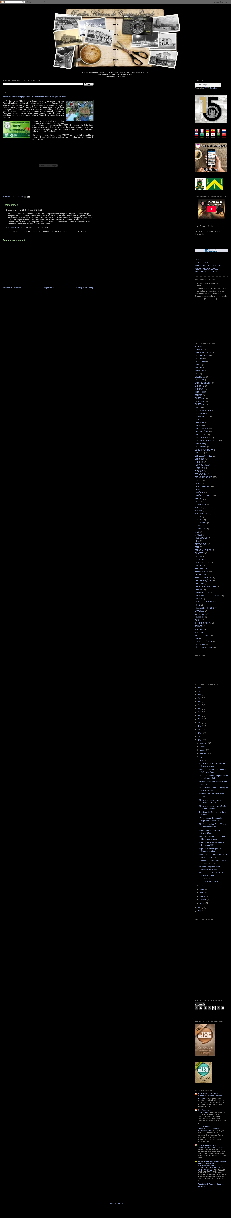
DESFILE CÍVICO (202, 432)
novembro (204, 746)
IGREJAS (199, 499)
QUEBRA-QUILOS (202, 574)
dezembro (204, 743)
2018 (200, 716)
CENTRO (198, 395)
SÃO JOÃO (199, 611)
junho (202, 886)
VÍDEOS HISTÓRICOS (204, 647)
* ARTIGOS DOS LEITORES (206, 272)
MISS (197, 532)
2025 (200, 691)
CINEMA (198, 407)
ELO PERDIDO (201, 447)
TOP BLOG (199, 629)
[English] (197, 132)
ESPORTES (200, 459)
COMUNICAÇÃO (201, 413)
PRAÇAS (198, 565)
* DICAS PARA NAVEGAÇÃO (206, 269)
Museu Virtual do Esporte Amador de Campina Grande (212, 1162)
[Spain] (213, 132)
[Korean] (213, 136)
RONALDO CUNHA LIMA (204, 602)
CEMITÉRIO (200, 392)
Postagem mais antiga (85, 288)
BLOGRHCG (200, 380)
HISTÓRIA (199, 492)
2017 (200, 719)
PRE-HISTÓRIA (201, 568)
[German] (208, 132)
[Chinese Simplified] (224, 136)
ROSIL (197, 605)
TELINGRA (199, 626)
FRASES (198, 480)
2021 (200, 705)
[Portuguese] (202, 136)
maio (202, 889)
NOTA (197, 541)
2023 (200, 698)
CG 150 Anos (200, 398)
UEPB (197, 638)
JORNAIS (199, 511)
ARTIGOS (199, 359)
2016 (200, 723)
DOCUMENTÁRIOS (202, 438)
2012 (200, 736)
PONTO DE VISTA (202, 562)
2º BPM (198, 346)
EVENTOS (199, 462)
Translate (213, 88)
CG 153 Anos (200, 401)
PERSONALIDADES (203, 550)
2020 (200, 709)
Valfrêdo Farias (14, 228)
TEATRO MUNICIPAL (203, 623)
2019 (200, 712)
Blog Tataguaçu (204, 1110)
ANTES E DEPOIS (202, 356)
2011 (200, 740)
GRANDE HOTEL (202, 489)
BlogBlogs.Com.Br (115, 1204)
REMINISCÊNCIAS (202, 593)
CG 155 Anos (200, 404)
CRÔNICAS (199, 423)
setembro (204, 753)
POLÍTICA (199, 559)
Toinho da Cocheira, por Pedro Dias (211, 1147)
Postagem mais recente (12, 288)
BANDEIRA (199, 371)
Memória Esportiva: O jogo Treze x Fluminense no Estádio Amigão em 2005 (34, 97)
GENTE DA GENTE (202, 486)
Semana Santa (200, 614)
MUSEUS (198, 535)
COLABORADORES (203, 410)
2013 (200, 733)
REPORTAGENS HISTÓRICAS (207, 596)
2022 (200, 702)
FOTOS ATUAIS (201, 474)
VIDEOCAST (200, 644)
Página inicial (49, 288)
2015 (200, 726)
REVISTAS (199, 599)
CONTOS (198, 419)
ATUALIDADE (200, 362)
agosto (203, 757)
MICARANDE (200, 529)
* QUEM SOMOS (201, 263)
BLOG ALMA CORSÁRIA (208, 1094)
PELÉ (197, 547)
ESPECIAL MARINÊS (203, 456)
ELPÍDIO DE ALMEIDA (204, 450)
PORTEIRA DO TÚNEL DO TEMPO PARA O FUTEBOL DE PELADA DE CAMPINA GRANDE (210, 1168)
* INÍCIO (198, 260)
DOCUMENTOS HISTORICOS (207, 441)
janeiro (202, 903)
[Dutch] (224, 132)
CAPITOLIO (199, 386)
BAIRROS (199, 368)
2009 (200, 911)
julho (202, 760)
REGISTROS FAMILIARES (205, 587)
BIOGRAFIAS (200, 377)
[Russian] (197, 136)
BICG (197, 374)
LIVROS (198, 517)
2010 (200, 908)
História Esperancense (207, 1145)
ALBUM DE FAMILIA (203, 353)
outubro (203, 750)
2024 (200, 695)
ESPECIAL (199, 453)
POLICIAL (199, 556)
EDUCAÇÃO (200, 444)
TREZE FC (199, 632)
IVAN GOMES (200, 505)
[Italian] (219, 132)
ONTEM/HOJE (200, 544)
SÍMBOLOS (199, 617)
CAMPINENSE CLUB (203, 383)
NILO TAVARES (201, 538)
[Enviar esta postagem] (28, 197)
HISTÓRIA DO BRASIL (204, 495)
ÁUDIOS (198, 365)
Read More (7, 197)
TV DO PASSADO (202, 635)
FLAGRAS (199, 471)
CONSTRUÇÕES (201, 416)
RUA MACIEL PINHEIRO (204, 608)
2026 (200, 688)
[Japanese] (208, 136)
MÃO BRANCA (201, 523)
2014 (200, 729)
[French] (202, 132)
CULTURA (199, 426)
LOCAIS (198, 520)
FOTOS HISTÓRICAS (203, 477)
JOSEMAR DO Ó (201, 514)
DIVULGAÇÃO (200, 435)
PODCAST (199, 553)
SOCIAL (198, 620)
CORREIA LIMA (203, 1112)
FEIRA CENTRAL (202, 465)
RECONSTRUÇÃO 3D (203, 581)
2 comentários (18, 197)
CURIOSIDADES (201, 429)
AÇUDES (198, 350)
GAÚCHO (198, 483)
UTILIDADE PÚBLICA (203, 641)
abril (202, 893)
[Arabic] (219, 136)
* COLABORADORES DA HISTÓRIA (209, 266)
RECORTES (200, 584)
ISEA (197, 501)
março (202, 896)
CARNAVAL (199, 389)
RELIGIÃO (199, 590)
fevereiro (203, 900)
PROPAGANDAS (201, 572)
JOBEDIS (199, 508)
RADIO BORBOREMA (203, 578)
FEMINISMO (200, 468)
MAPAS (198, 526)
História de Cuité (204, 1126)
